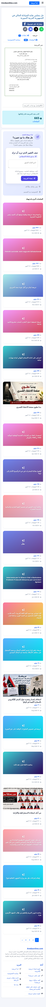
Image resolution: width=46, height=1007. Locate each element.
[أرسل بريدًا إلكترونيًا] (30, 29)
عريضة (35, 35)
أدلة (41, 965)
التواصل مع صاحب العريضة (32, 106)
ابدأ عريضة (34, 3)
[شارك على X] (36, 29)
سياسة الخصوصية (14, 40)
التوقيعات (30, 40)
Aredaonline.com (9, 3)
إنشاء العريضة (28, 178)
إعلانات (23, 35)
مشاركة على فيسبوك (34, 24)
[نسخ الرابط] (25, 29)
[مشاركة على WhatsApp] (41, 29)
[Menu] (42, 3)
